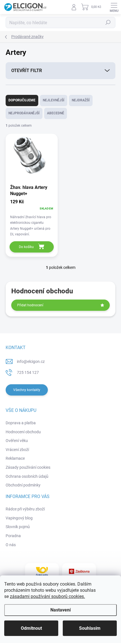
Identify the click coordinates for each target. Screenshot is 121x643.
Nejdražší (81, 100)
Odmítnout (31, 628)
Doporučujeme (21, 100)
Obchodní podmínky (23, 485)
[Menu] (114, 7)
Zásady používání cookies (28, 467)
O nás (11, 544)
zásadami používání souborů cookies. (47, 596)
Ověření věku (17, 440)
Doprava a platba (21, 423)
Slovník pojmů (18, 526)
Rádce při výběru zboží (25, 509)
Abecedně (55, 113)
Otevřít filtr (26, 70)
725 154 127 (28, 372)
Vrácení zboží (17, 449)
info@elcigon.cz (31, 361)
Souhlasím (89, 628)
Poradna (13, 535)
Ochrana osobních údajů (27, 476)
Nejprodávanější (24, 113)
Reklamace (15, 458)
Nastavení (60, 610)
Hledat (108, 22)
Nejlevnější (53, 100)
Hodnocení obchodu (23, 432)
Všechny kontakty (26, 390)
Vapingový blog (19, 518)
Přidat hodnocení (30, 305)
